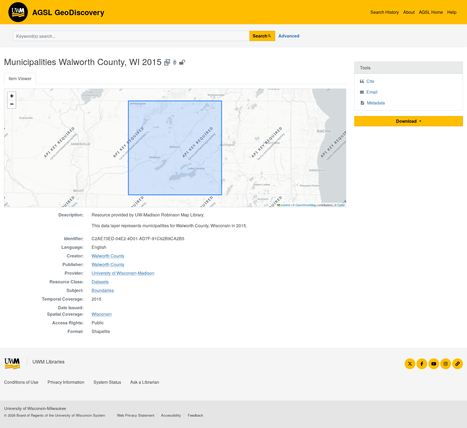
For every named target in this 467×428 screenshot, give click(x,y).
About (409, 12)
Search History (385, 12)
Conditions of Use (21, 382)
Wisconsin (102, 314)
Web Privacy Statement (135, 415)
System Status (107, 382)
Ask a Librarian (144, 382)
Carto (341, 205)
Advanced (288, 36)
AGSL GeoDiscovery (18, 14)
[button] (12, 96)
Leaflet (285, 205)
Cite (370, 81)
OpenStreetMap (305, 205)
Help (451, 12)
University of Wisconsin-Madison (123, 273)
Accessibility (171, 415)
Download (407, 121)
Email (372, 92)
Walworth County (108, 256)
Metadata (376, 103)
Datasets (100, 281)
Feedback (195, 415)
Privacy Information (66, 382)
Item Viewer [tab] (20, 78)
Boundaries (103, 290)
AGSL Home (431, 12)
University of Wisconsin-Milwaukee (35, 408)
